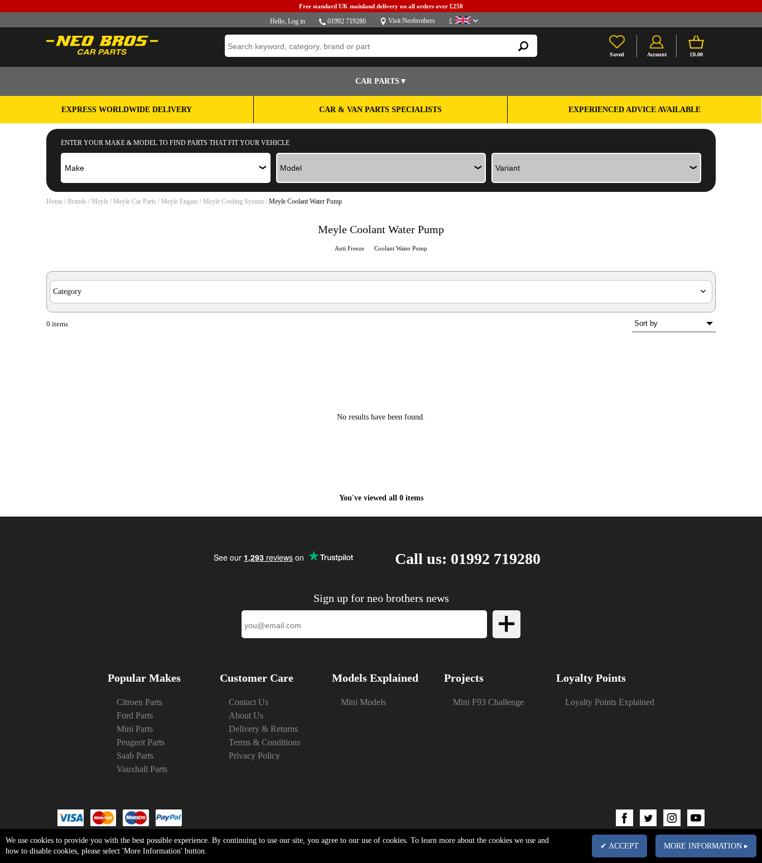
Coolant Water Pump (400, 248)
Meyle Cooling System (234, 201)
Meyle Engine (180, 201)
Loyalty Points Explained (609, 702)
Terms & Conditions (264, 742)
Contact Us (248, 702)
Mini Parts (135, 729)
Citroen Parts (139, 702)
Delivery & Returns (263, 729)
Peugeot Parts (141, 742)
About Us (246, 715)
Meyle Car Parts (135, 201)
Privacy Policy (254, 755)
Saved (617, 54)
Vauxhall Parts (142, 769)
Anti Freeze (350, 248)
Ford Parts (135, 715)
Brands (76, 201)
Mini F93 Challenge (488, 702)
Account (657, 54)
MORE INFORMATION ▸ (706, 846)
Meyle (100, 201)
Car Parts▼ (381, 81)
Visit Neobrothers (411, 21)
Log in (296, 21)
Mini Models (363, 702)
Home (54, 201)
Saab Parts (135, 755)
